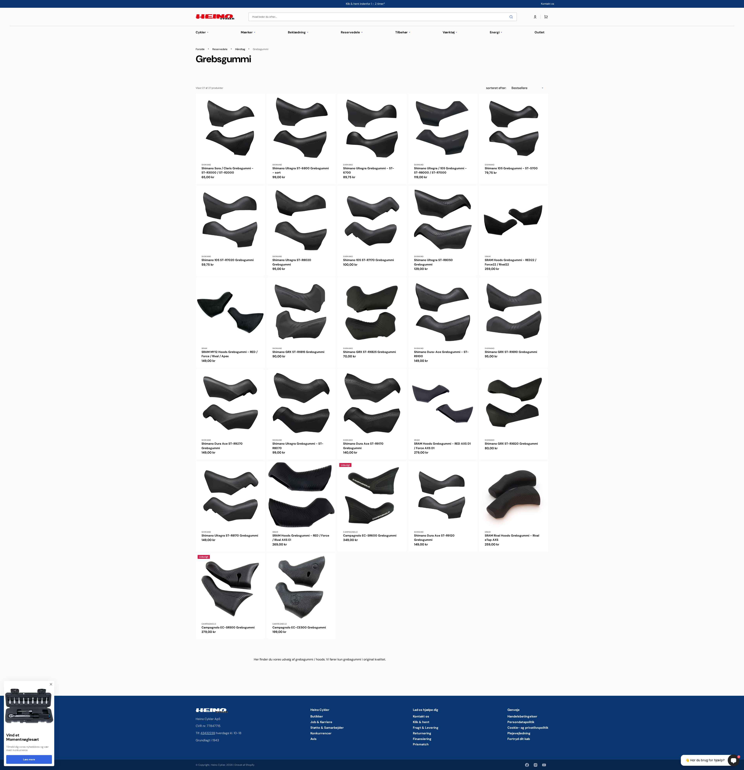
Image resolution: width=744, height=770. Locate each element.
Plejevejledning (518, 733)
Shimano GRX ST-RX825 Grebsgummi (369, 352)
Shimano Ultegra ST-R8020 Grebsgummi (291, 262)
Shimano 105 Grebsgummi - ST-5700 (511, 168)
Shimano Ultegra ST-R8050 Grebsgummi (433, 262)
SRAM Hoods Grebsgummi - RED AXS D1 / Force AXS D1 (442, 446)
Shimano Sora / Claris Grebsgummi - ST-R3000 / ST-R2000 (227, 170)
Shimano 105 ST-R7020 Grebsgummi (228, 260)
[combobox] (382, 16)
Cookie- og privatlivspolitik (527, 728)
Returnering (422, 733)
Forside (200, 49)
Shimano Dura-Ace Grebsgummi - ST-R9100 (441, 354)
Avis (313, 739)
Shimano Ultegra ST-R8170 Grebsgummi (230, 536)
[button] (535, 17)
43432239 (208, 733)
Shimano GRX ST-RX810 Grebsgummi (511, 352)
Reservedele (219, 49)
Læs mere (29, 759)
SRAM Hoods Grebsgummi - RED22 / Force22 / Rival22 (510, 262)
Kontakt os (421, 716)
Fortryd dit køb (518, 739)
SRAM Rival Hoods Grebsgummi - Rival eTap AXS (512, 538)
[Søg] (512, 17)
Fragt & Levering (425, 728)
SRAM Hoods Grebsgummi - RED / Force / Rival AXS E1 (300, 538)
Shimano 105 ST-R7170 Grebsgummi (368, 260)
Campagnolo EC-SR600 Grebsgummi (369, 536)
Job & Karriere (321, 722)
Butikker (316, 716)
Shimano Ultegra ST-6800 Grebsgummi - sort (300, 170)
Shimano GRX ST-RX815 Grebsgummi (298, 352)
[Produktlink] (230, 139)
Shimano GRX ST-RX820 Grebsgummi (511, 444)
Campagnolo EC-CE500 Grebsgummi (299, 627)
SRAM (488, 256)
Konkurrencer (321, 733)
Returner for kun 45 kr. (365, 3)
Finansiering (422, 739)
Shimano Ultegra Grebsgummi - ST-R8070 (297, 446)
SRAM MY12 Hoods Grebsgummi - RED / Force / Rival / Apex (229, 354)
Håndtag (240, 49)
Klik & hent (421, 722)
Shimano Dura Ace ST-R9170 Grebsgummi (363, 446)
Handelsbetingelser (522, 716)
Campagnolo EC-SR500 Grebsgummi (228, 627)
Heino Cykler (218, 765)
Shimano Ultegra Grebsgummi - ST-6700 (368, 170)
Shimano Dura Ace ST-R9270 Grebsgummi (222, 446)
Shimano (206, 164)
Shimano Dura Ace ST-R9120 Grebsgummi (434, 538)
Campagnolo (350, 532)
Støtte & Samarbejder (327, 728)
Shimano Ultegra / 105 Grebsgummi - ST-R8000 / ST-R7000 (440, 170)
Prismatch (421, 744)
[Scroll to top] (5, 765)
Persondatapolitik (520, 722)
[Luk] (51, 684)
